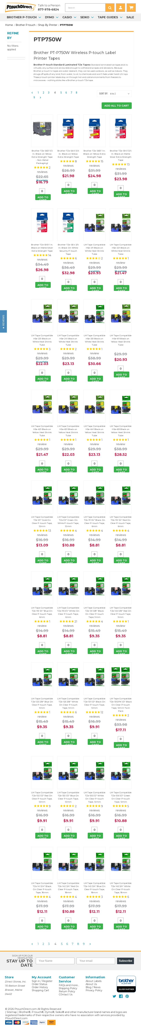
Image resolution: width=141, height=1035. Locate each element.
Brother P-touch (22, 17)
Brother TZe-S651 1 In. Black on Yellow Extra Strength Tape (94, 153)
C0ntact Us (65, 994)
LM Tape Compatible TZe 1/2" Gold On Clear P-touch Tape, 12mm (42, 521)
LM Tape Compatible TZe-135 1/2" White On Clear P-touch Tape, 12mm (94, 797)
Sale (130, 17)
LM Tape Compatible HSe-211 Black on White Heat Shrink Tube (94, 249)
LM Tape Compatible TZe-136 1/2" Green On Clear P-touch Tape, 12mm (121, 797)
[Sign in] (120, 8)
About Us (91, 984)
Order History (40, 987)
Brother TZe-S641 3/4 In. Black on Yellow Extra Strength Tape (68, 153)
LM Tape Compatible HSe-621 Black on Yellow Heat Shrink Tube (42, 431)
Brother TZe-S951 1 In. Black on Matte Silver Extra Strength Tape (42, 247)
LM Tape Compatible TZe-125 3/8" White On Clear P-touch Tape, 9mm (68, 703)
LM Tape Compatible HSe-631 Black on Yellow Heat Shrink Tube (68, 431)
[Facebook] (121, 996)
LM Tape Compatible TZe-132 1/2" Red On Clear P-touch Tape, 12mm (42, 797)
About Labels (93, 981)
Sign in (36, 981)
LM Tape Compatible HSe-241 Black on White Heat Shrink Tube (68, 340)
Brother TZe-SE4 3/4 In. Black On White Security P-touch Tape (68, 249)
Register (47, 981)
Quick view (42, 130)
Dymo (49, 17)
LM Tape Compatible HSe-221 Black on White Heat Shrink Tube (121, 249)
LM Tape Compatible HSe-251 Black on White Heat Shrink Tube (94, 340)
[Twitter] (114, 996)
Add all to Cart (116, 105)
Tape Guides (108, 17)
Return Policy (67, 991)
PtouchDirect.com (16, 1018)
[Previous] (33, 92)
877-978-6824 (48, 9)
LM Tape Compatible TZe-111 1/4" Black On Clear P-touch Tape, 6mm (94, 521)
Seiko (84, 17)
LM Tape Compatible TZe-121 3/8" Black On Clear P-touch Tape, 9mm (94, 612)
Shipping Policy (68, 988)
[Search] (110, 7)
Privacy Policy (94, 990)
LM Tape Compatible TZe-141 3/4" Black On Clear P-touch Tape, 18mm (42, 888)
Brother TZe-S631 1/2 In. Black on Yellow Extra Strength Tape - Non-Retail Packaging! (42, 156)
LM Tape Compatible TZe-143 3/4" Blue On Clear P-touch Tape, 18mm (94, 888)
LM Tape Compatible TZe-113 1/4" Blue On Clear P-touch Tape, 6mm (42, 612)
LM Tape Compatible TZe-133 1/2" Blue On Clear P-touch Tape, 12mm (68, 797)
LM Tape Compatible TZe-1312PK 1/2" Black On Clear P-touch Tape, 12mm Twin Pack (121, 704)
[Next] (39, 97)
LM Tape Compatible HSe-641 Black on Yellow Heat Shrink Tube (94, 431)
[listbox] (121, 94)
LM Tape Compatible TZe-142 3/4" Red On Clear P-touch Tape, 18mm (68, 888)
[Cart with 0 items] (131, 8)
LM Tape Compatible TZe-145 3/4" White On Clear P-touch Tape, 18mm (121, 888)
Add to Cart (42, 198)
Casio (67, 17)
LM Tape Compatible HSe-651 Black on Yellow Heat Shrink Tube (121, 431)
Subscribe (125, 960)
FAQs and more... (69, 985)
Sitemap (12, 1012)
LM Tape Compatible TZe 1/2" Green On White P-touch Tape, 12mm (68, 521)
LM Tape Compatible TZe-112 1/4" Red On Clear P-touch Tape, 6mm (121, 521)
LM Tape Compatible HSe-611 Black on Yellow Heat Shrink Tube (121, 340)
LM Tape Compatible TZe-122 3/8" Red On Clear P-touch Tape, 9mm (121, 612)
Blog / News (93, 987)
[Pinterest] (127, 996)
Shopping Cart (40, 990)
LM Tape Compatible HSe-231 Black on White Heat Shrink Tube (42, 340)
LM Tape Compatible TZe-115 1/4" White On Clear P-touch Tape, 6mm (68, 612)
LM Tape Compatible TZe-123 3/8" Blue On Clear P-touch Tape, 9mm (42, 703)
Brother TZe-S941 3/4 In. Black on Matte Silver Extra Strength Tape (121, 155)
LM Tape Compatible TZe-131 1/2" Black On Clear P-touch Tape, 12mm (94, 703)
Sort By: (103, 93)
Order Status (39, 984)
